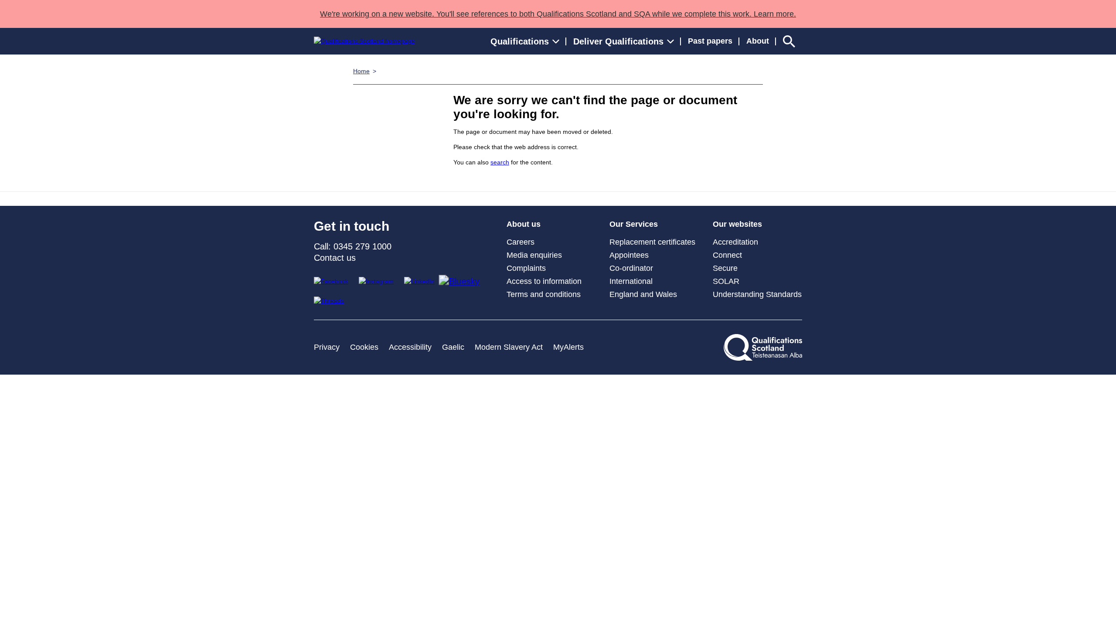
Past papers (710, 41)
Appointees (629, 255)
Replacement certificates (652, 242)
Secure (725, 268)
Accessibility (410, 347)
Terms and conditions (544, 294)
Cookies (364, 347)
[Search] (789, 41)
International (631, 281)
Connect (727, 255)
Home (361, 71)
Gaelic (453, 347)
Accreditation (735, 242)
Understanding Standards (757, 294)
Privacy (327, 347)
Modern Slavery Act (509, 347)
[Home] (364, 41)
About (757, 41)
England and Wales (643, 294)
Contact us (335, 258)
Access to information (544, 281)
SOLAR (726, 281)
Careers (520, 242)
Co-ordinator (631, 268)
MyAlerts (568, 347)
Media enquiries (534, 255)
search (499, 162)
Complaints (526, 268)
